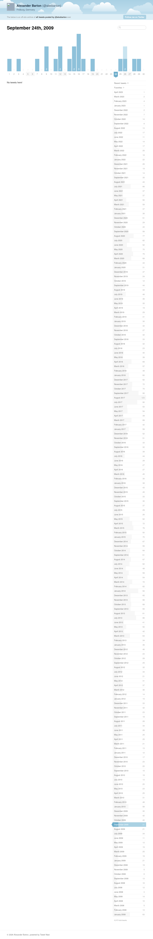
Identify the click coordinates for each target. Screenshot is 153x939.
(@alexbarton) (39, 5)
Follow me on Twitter (134, 17)
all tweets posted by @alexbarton (51, 17)
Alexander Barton (21, 934)
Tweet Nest (45, 934)
